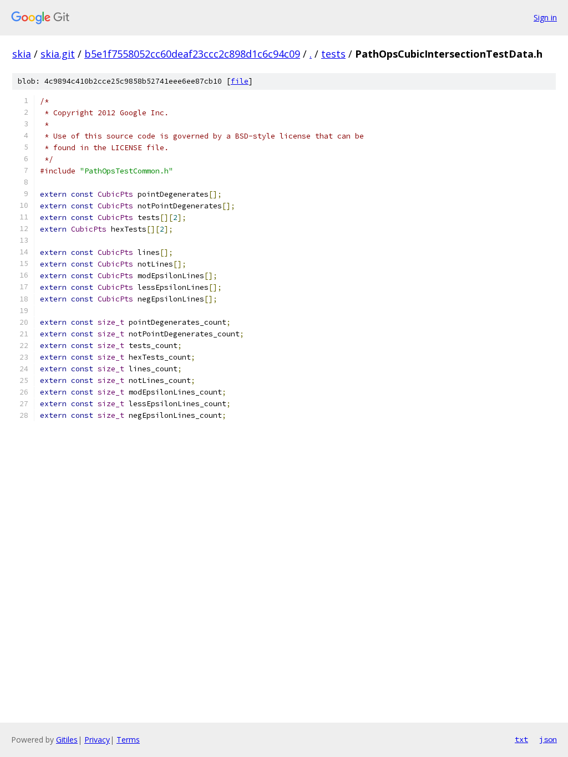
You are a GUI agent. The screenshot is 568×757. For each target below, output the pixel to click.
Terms (128, 739)
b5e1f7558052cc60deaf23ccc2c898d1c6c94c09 (192, 53)
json (548, 739)
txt (521, 739)
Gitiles (67, 739)
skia (21, 53)
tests (333, 53)
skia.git (57, 53)
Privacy (97, 739)
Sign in (545, 17)
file (239, 81)
